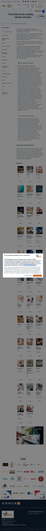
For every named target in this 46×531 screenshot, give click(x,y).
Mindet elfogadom (37, 275)
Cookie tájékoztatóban (29, 265)
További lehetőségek (28, 275)
